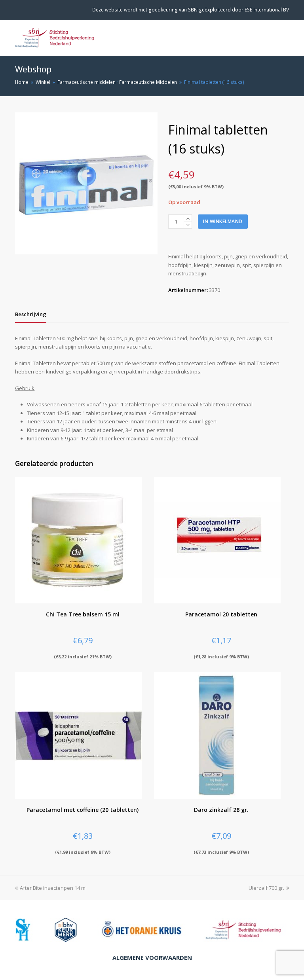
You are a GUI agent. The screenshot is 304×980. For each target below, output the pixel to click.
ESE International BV (267, 9)
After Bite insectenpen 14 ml (53, 887)
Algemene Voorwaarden (152, 957)
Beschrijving (30, 314)
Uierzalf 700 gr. (266, 887)
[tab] (30, 314)
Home (21, 82)
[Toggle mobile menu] (284, 38)
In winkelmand (223, 221)
